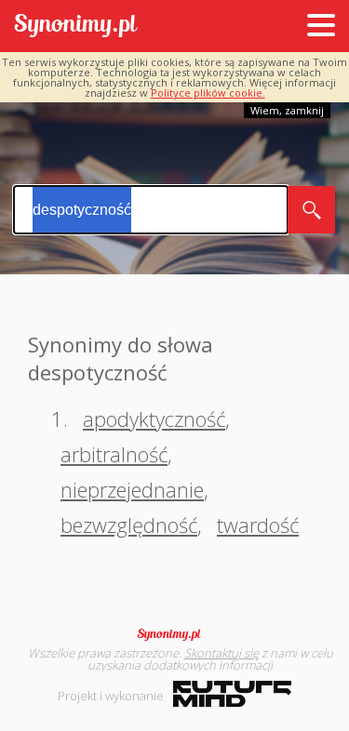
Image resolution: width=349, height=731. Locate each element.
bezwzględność (128, 524)
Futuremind (232, 694)
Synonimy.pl (76, 26)
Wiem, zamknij (287, 110)
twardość (258, 524)
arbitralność (114, 454)
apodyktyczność (154, 418)
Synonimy (175, 634)
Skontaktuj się (221, 653)
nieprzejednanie (132, 489)
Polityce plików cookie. (208, 93)
